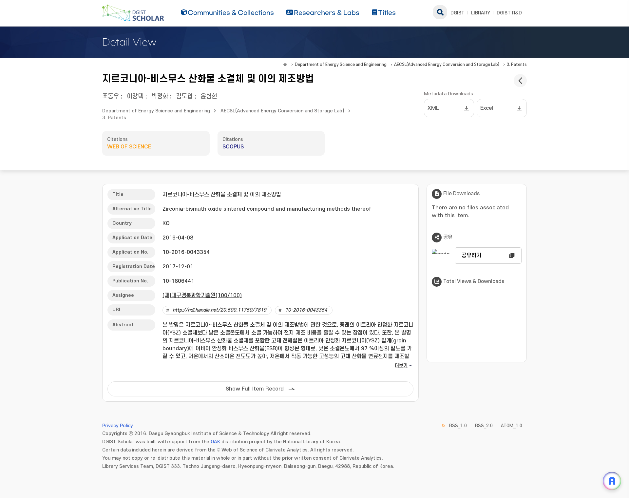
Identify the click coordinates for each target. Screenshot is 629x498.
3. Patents (517, 64)
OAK (215, 442)
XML (433, 108)
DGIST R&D (509, 13)
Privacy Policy (117, 426)
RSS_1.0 (458, 425)
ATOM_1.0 (511, 425)
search (440, 12)
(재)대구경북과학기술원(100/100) (202, 295)
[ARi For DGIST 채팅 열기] (612, 481)
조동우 (110, 96)
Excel (486, 108)
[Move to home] (285, 64)
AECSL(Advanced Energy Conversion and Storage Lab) (446, 64)
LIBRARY (480, 13)
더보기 (401, 366)
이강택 (135, 96)
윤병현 (208, 96)
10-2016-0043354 (306, 310)
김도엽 (184, 96)
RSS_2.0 (484, 425)
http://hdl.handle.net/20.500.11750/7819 (219, 310)
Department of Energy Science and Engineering (341, 64)
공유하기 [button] (471, 256)
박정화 (159, 96)
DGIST (457, 13)
